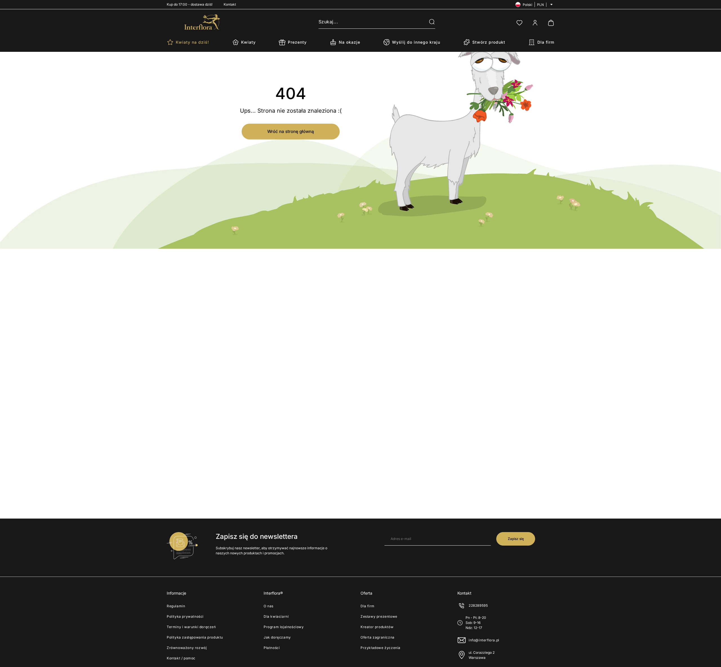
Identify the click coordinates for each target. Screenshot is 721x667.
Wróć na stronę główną (290, 131)
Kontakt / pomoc (181, 658)
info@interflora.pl (484, 640)
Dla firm (367, 606)
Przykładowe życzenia (380, 648)
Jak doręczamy (277, 637)
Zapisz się (516, 539)
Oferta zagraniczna (377, 637)
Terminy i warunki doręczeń (191, 627)
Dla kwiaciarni (276, 616)
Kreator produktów (376, 627)
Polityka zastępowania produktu (195, 637)
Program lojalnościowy (284, 627)
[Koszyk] (551, 23)
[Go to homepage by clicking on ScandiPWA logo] (202, 22)
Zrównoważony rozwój (187, 648)
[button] (428, 22)
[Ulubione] (519, 23)
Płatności (272, 648)
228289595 (478, 605)
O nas (268, 606)
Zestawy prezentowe (378, 616)
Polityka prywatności (185, 616)
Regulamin (176, 606)
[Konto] (535, 23)
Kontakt (230, 4)
